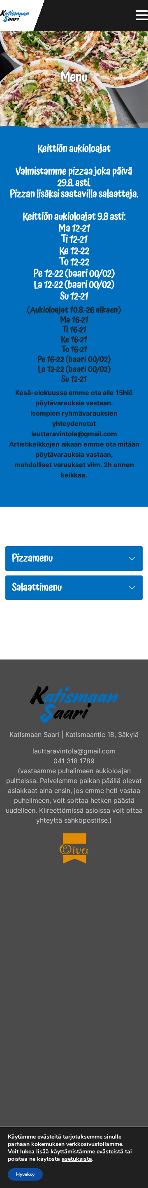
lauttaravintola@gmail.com (74, 751)
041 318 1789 (74, 761)
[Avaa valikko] (142, 15)
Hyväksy (25, 1174)
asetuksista (77, 1159)
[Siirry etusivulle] (14, 15)
